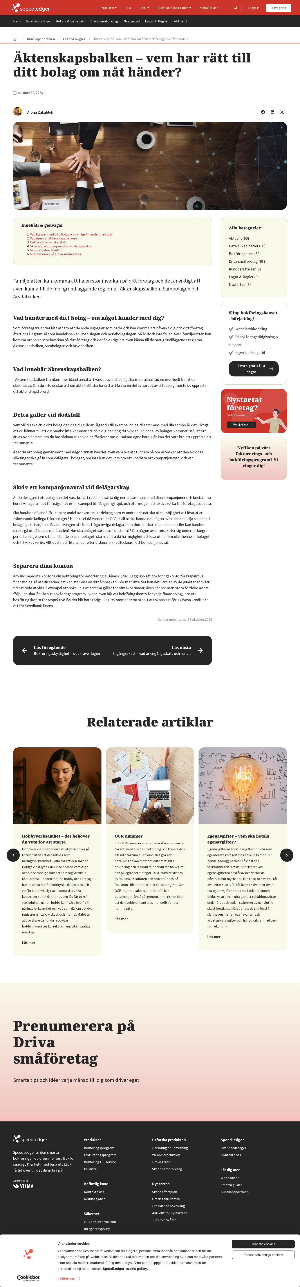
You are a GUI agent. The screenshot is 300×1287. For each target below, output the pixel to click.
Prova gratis (279, 8)
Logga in (253, 8)
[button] (263, 112)
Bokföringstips (38, 21)
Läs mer (28, 943)
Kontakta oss (209, 8)
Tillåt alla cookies (263, 1244)
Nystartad (132, 21)
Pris (128, 8)
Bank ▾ (144, 8)
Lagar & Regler (157, 21)
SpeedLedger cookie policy (125, 1269)
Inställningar (66, 1278)
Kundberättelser (242, 269)
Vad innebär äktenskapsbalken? (54, 238)
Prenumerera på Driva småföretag (55, 254)
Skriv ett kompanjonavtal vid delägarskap (61, 246)
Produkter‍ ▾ (108, 8)
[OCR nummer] (150, 791)
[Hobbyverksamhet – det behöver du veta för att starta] (57, 791)
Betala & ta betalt (70, 21)
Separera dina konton (46, 250)
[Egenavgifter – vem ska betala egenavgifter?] (243, 791)
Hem (17, 21)
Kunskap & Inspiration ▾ (174, 8)
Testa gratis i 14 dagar (251, 368)
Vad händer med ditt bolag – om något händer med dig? (71, 234)
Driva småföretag (104, 21)
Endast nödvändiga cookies (263, 1255)
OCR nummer (129, 836)
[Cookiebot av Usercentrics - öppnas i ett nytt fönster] (28, 1278)
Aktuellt (180, 21)
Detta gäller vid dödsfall (48, 242)
